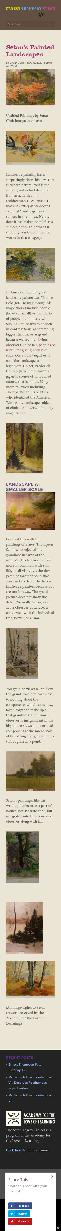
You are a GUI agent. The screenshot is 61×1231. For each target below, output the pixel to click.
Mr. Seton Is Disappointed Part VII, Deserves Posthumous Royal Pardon (30, 1082)
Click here (14, 1150)
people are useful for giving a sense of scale (30, 350)
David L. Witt (17, 62)
